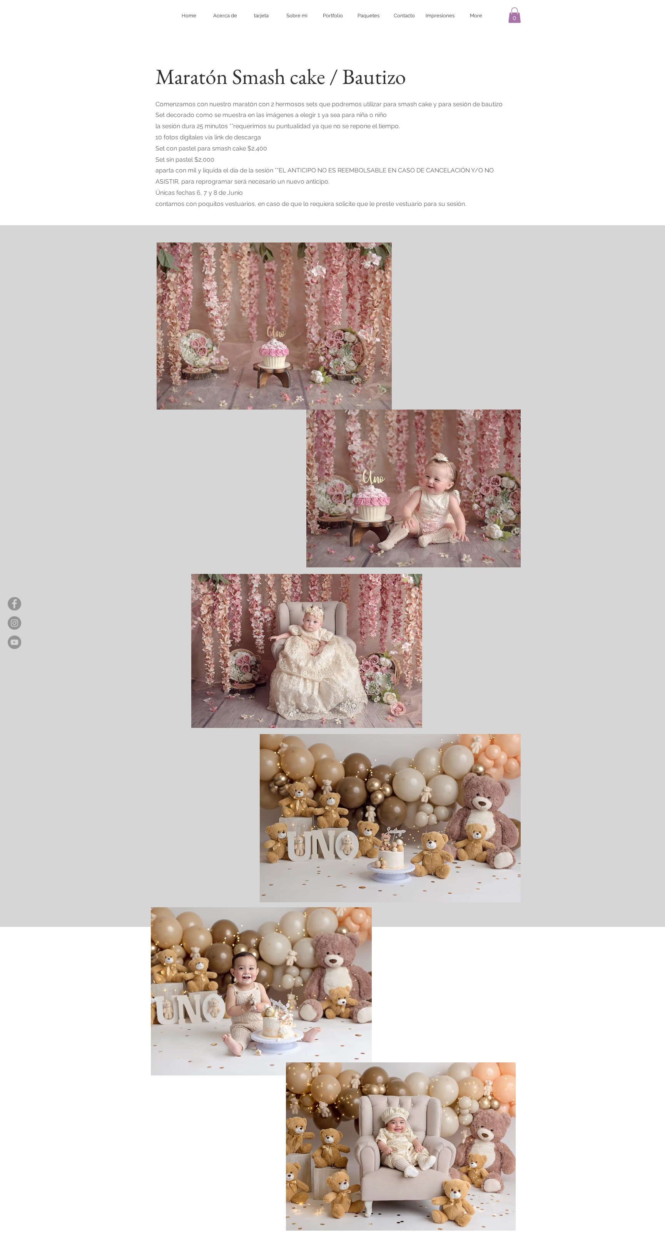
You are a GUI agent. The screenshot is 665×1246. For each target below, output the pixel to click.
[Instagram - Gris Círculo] (14, 623)
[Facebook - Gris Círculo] (14, 603)
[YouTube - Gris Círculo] (14, 642)
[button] (514, 15)
